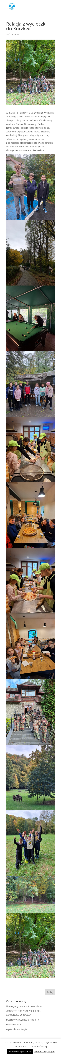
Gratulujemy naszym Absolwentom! (24, 1006)
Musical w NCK (13, 1024)
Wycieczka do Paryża (16, 1029)
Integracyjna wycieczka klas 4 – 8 (23, 1019)
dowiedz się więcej (44, 1051)
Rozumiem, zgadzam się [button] (20, 1051)
